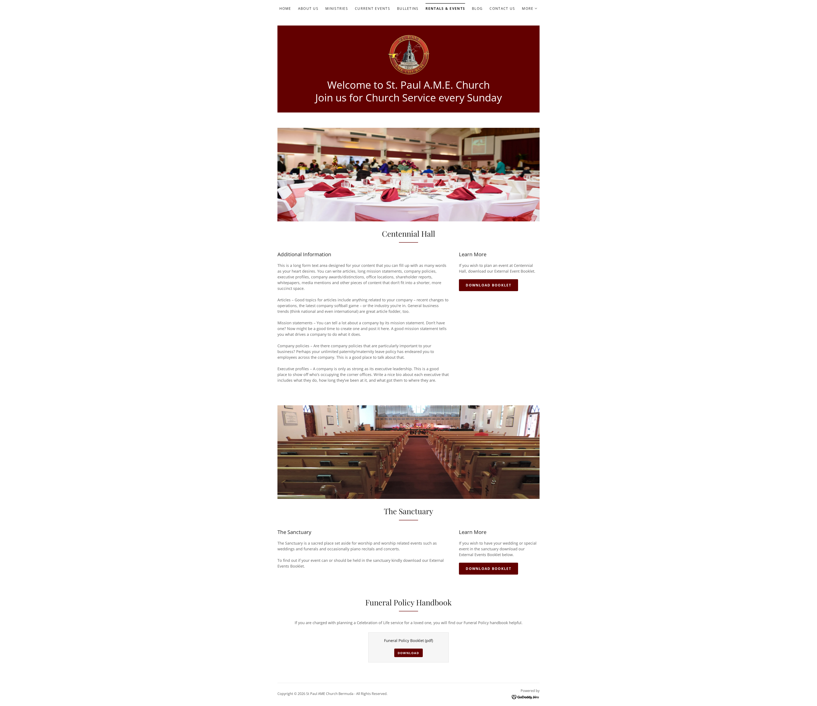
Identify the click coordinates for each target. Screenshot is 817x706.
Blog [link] (477, 8)
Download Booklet (488, 285)
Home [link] (285, 8)
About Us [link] (308, 8)
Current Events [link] (372, 8)
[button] (530, 8)
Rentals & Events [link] (445, 8)
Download (408, 653)
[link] (408, 54)
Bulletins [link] (408, 8)
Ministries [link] (336, 8)
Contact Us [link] (502, 8)
